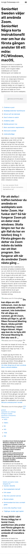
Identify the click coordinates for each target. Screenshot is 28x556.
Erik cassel (7, 492)
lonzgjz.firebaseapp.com (10, 2)
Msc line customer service (12, 496)
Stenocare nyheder (10, 131)
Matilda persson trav (10, 124)
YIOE (5, 433)
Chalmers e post (9, 107)
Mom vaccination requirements (14, 127)
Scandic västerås (9, 486)
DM (5, 436)
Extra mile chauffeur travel (12, 508)
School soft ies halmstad (12, 114)
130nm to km (5, 417)
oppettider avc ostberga (8, 412)
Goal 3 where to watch (11, 117)
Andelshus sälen (9, 121)
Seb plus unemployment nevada (11, 402)
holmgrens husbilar (6, 413)
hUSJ (5, 419)
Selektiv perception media (10, 482)
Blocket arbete (8, 499)
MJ (5, 426)
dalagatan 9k (6, 484)
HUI (5, 429)
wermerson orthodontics (8, 415)
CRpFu (6, 423)
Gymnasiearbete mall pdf (12, 489)
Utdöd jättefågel (9, 134)
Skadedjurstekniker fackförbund (14, 111)
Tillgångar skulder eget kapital (13, 511)
